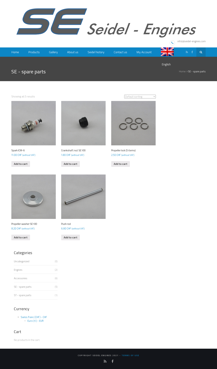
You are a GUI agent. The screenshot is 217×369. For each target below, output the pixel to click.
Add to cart (20, 163)
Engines (18, 270)
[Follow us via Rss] (187, 52)
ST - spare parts (22, 295)
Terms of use (130, 355)
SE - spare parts (23, 287)
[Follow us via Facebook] (192, 52)
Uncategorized (21, 261)
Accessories (20, 278)
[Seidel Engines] (108, 22)
